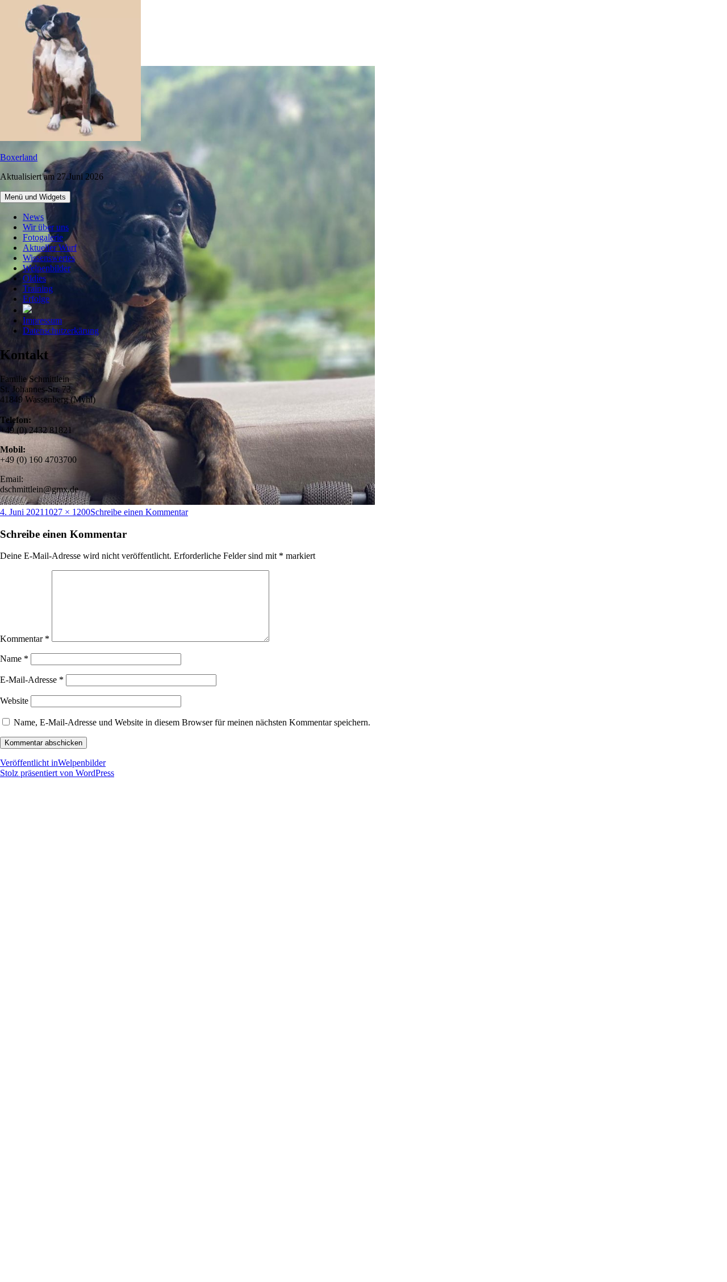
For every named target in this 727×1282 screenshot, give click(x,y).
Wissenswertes (49, 258)
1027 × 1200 (67, 512)
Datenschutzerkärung (61, 330)
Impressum (42, 320)
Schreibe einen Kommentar (139, 512)
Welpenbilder (46, 268)
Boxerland (18, 157)
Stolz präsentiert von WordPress (57, 773)
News (33, 217)
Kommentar (24, 639)
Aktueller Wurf (50, 247)
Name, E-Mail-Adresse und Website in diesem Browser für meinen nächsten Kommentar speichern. (192, 722)
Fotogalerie (43, 237)
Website (14, 701)
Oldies (34, 278)
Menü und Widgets (35, 197)
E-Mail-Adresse (32, 679)
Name (14, 658)
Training (38, 288)
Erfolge (36, 299)
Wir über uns (46, 227)
